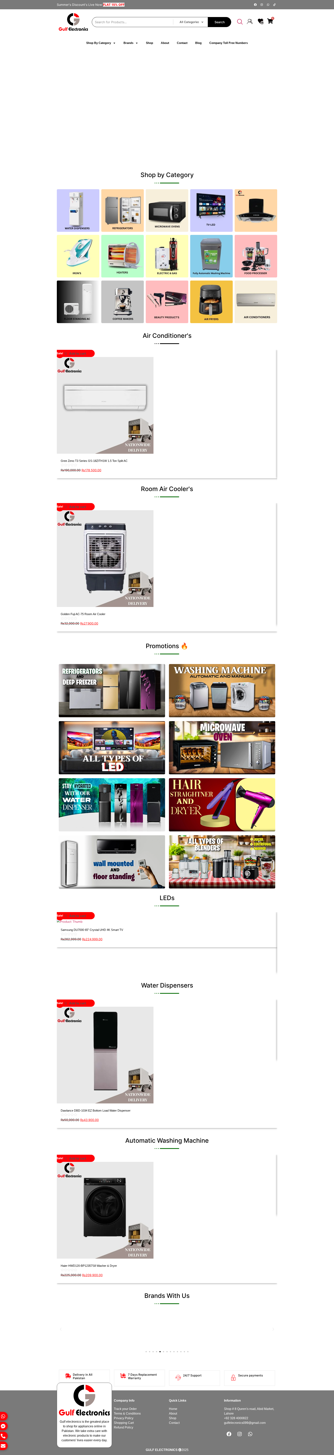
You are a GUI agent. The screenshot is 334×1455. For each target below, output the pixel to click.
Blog (198, 43)
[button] (240, 22)
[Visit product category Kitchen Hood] (256, 210)
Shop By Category (98, 43)
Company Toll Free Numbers (228, 43)
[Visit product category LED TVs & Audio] (211, 210)
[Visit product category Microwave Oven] (167, 210)
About (165, 43)
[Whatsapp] (268, 4)
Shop (149, 43)
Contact (182, 43)
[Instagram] (261, 4)
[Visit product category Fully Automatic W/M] (211, 256)
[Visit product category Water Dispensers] (78, 210)
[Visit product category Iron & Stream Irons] (78, 256)
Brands (128, 43)
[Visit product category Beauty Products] (167, 302)
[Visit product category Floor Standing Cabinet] (78, 302)
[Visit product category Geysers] (167, 256)
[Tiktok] (274, 4)
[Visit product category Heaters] (122, 256)
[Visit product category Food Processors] (256, 256)
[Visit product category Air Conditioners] (256, 302)
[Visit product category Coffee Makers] (122, 302)
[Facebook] (255, 4)
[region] (167, 109)
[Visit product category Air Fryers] (211, 302)
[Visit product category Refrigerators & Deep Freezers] (122, 210)
